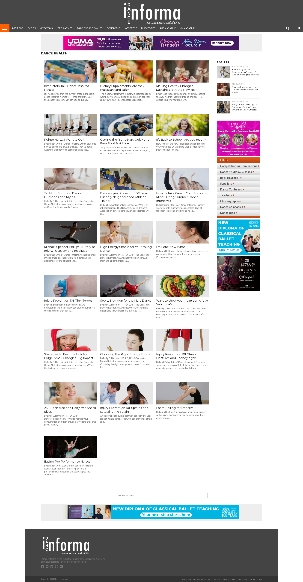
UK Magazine (187, 28)
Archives (242, 579)
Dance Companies (231, 207)
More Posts (126, 495)
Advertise (131, 28)
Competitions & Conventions (238, 166)
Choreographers (230, 201)
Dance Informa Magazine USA (195, 579)
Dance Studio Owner (89, 28)
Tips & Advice (65, 28)
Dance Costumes (231, 189)
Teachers (226, 195)
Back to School (229, 177)
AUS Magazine (168, 28)
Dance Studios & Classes (236, 172)
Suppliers (226, 183)
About (217, 579)
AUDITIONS (17, 28)
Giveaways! (46, 28)
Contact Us (113, 28)
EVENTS (32, 28)
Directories (148, 28)
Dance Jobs (227, 212)
